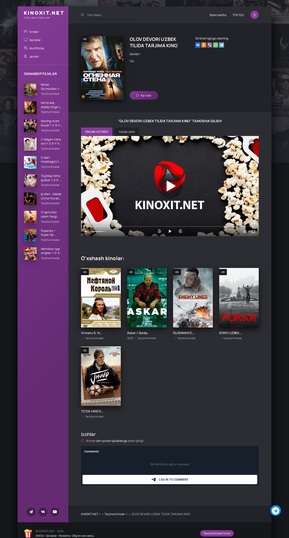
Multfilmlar (36, 48)
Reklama (64, 536)
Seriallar (35, 40)
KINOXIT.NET (89, 514)
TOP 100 (238, 15)
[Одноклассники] (203, 45)
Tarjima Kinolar (115, 514)
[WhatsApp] (215, 45)
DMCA (40, 536)
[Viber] (209, 45)
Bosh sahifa (218, 15)
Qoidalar (51, 536)
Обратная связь (83, 536)
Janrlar (34, 56)
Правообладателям (217, 533)
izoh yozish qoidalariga (112, 441)
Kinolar (34, 32)
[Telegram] (221, 45)
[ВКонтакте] (197, 45)
